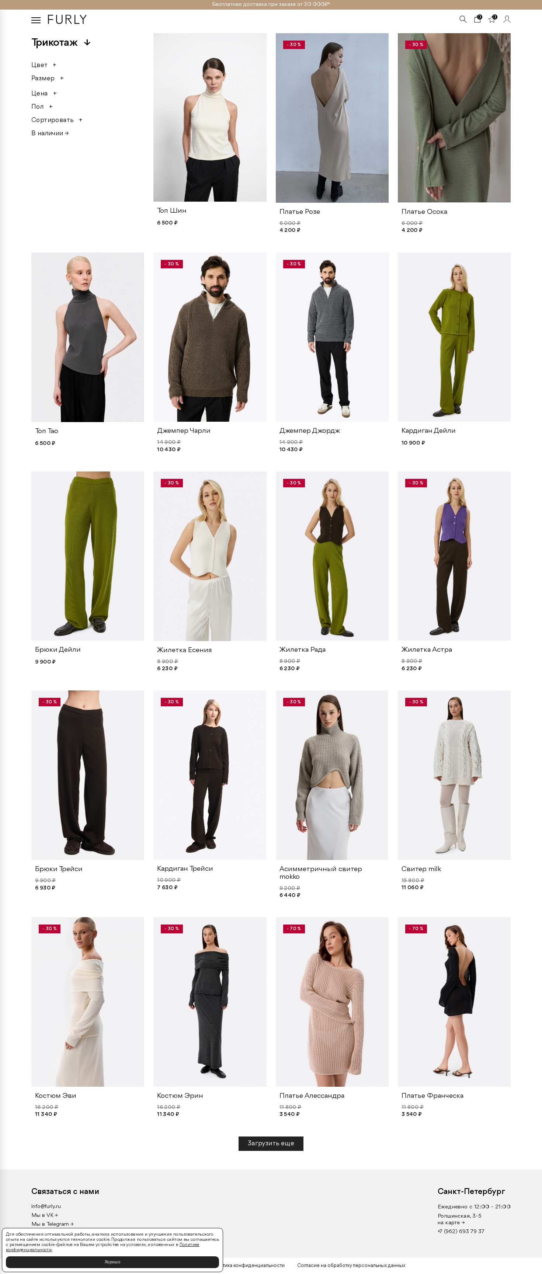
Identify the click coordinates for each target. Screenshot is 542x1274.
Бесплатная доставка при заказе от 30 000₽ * (271, 4)
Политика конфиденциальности (248, 1265)
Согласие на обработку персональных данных (351, 1265)
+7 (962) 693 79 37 (461, 1232)
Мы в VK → (44, 1215)
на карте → (451, 1223)
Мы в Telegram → (52, 1224)
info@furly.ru (46, 1206)
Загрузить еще (271, 1143)
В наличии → (50, 133)
